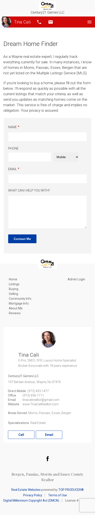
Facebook (47, 458)
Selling (13, 294)
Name (12, 127)
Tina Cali (22, 22)
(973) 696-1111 (33, 395)
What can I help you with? (29, 190)
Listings (14, 284)
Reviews (15, 313)
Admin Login (76, 279)
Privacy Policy (32, 495)
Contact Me (22, 239)
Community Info (20, 298)
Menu (89, 21)
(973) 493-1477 (38, 391)
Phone (13, 148)
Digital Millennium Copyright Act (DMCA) (31, 500)
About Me (16, 308)
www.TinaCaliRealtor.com (41, 404)
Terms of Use (57, 495)
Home (13, 279)
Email (50, 21)
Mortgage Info (19, 303)
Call (39, 21)
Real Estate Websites (26, 489)
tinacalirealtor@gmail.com (41, 400)
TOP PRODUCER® (71, 489)
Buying (13, 289)
